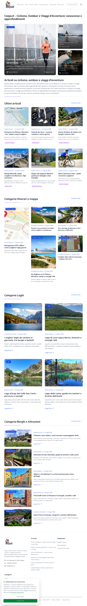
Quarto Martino (62, 129)
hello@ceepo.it (11, 566)
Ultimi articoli (20, 4)
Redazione (61, 538)
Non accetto (20, 596)
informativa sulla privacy (17, 592)
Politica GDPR (46, 599)
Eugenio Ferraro (8, 129)
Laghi (26, 4)
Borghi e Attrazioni (43, 4)
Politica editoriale (56, 599)
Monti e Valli (60, 4)
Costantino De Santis (37, 225)
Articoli (34, 538)
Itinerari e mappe (33, 4)
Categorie (8, 575)
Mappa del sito (66, 599)
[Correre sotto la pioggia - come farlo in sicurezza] (30, 49)
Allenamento (53, 4)
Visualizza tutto (76, 103)
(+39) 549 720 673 (12, 563)
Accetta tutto (20, 601)
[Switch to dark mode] (81, 4)
